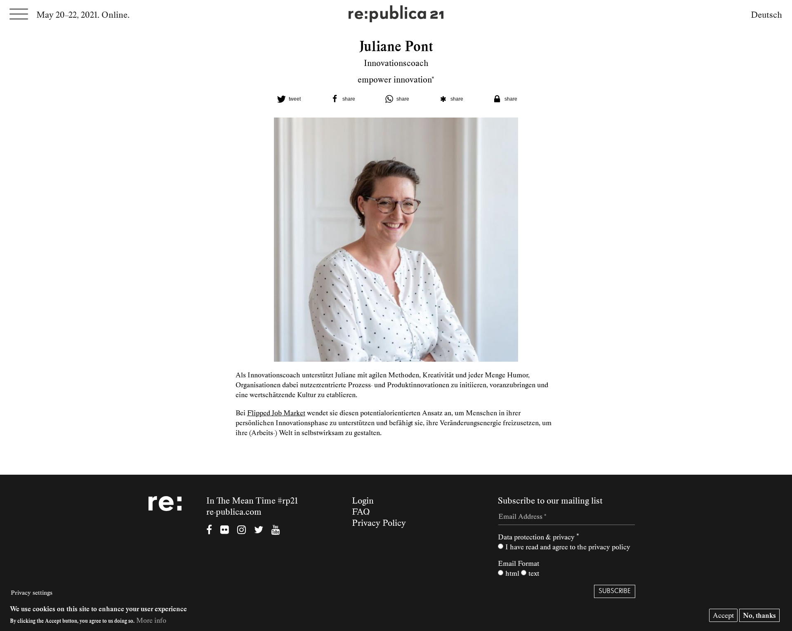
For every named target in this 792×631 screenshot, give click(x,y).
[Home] (396, 14)
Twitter (258, 531)
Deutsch (766, 14)
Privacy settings (31, 592)
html (512, 573)
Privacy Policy (379, 522)
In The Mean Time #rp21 (252, 500)
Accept (723, 615)
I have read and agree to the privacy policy (567, 547)
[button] (288, 99)
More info (151, 620)
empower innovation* (396, 80)
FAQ (361, 511)
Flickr (224, 531)
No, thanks (759, 615)
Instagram (241, 531)
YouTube (275, 531)
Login (363, 500)
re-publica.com (234, 511)
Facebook (209, 531)
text (533, 573)
